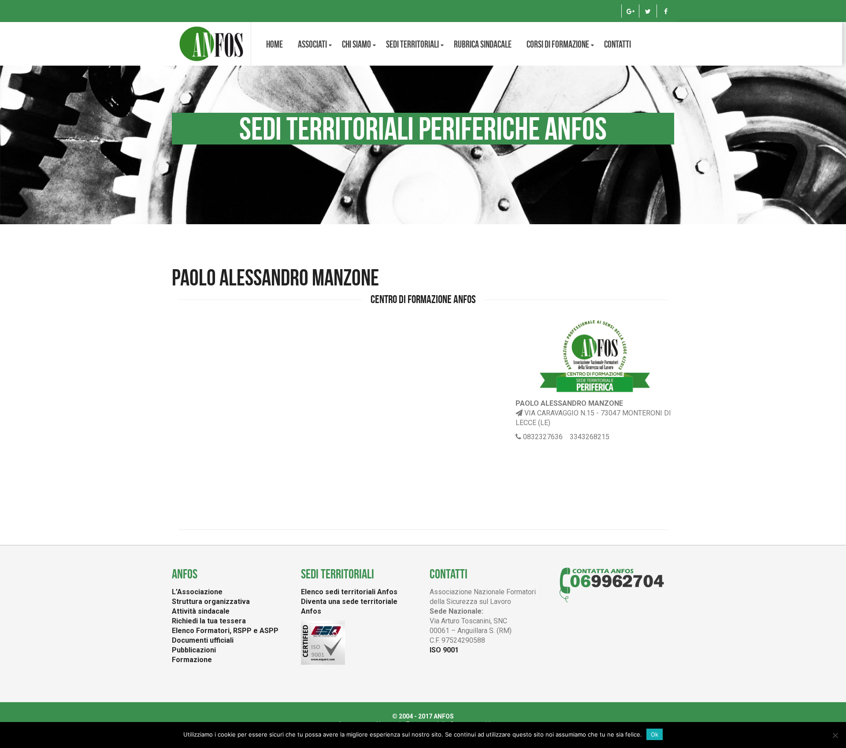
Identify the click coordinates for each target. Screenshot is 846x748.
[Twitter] (648, 11)
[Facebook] (665, 11)
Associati (312, 44)
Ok (654, 734)
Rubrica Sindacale (483, 44)
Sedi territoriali (412, 44)
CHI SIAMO (356, 44)
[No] (835, 735)
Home (274, 44)
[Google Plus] (630, 11)
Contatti (617, 44)
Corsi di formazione (558, 44)
